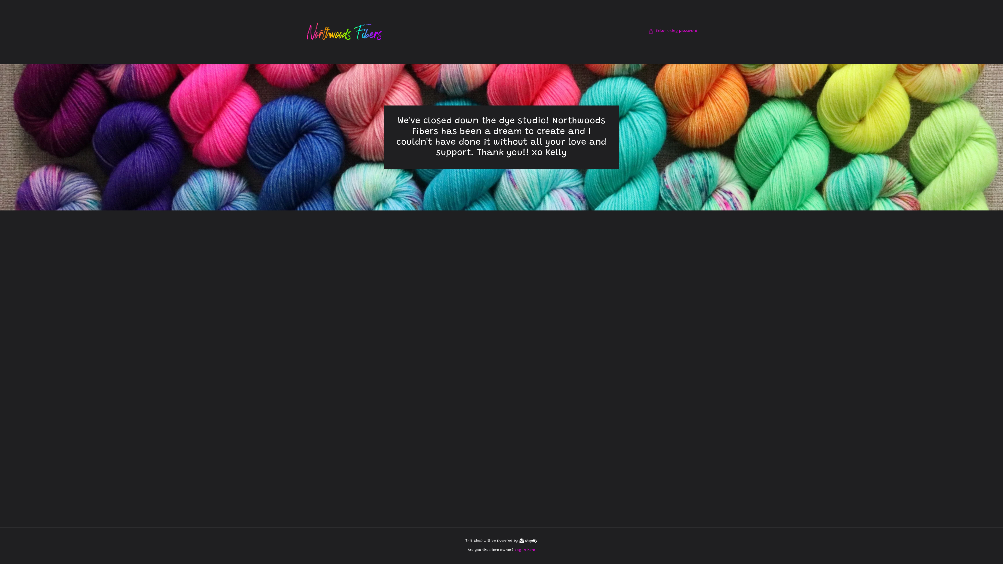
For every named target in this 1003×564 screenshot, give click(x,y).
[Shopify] (528, 540)
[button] (673, 31)
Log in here (525, 550)
